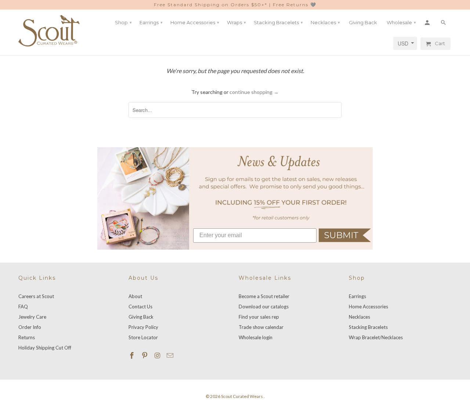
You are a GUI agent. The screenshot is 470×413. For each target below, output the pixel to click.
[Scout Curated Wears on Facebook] (133, 355)
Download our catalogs (264, 306)
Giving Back (141, 317)
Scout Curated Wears (242, 396)
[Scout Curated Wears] (49, 31)
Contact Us (140, 306)
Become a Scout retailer (264, 296)
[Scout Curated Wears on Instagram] (158, 355)
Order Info (29, 327)
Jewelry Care (32, 317)
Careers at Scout (36, 296)
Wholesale (401, 22)
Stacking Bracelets (368, 327)
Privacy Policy (143, 327)
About (135, 296)
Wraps (236, 22)
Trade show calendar (261, 327)
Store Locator (143, 337)
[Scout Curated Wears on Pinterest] (145, 355)
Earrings (357, 296)
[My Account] (427, 22)
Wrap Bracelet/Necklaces (376, 337)
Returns (26, 337)
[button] (345, 235)
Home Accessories (368, 306)
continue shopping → (254, 92)
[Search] (444, 22)
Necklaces (359, 317)
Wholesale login (255, 337)
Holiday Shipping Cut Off (44, 348)
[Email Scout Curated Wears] (171, 355)
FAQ (23, 306)
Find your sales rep (259, 317)
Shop (123, 22)
